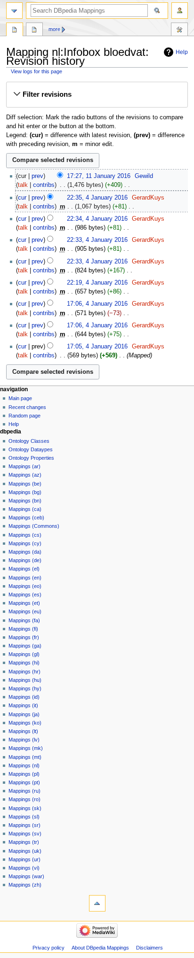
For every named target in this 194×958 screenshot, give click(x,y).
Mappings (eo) (24, 586)
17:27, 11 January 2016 (98, 176)
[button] (96, 94)
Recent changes (27, 407)
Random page (24, 415)
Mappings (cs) (24, 535)
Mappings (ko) (24, 723)
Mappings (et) (24, 603)
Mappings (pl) (24, 774)
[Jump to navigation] (14, 10)
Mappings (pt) (24, 782)
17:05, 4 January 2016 (97, 346)
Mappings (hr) (24, 671)
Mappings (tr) (23, 842)
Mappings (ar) (24, 466)
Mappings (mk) (25, 748)
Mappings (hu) (24, 680)
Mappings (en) (24, 577)
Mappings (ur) (24, 859)
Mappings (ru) (24, 791)
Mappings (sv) (24, 833)
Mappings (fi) (23, 629)
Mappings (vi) (24, 868)
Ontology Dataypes (30, 449)
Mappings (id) (24, 697)
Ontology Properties (31, 458)
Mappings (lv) (24, 739)
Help (182, 52)
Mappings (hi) (24, 662)
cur (22, 197)
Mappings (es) (24, 594)
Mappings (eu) (24, 611)
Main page (20, 398)
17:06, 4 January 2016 (97, 304)
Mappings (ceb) (26, 517)
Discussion (34, 30)
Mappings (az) (24, 475)
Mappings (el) (24, 569)
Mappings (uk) (24, 851)
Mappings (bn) (24, 500)
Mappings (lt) (23, 731)
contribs (44, 185)
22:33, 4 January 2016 (97, 240)
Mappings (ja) (24, 714)
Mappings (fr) (23, 637)
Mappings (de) (24, 560)
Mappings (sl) (24, 816)
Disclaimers (149, 947)
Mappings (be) (24, 484)
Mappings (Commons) (33, 526)
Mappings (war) (26, 876)
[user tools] (179, 10)
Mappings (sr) (24, 825)
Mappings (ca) (24, 509)
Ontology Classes (28, 441)
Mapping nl (15, 30)
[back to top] (97, 903)
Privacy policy (48, 947)
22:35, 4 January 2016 (97, 197)
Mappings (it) (23, 705)
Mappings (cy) (24, 543)
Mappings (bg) (24, 492)
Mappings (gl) (24, 654)
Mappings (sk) (24, 808)
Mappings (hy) (24, 688)
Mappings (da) (24, 552)
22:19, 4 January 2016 (97, 282)
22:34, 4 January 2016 (97, 219)
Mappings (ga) (24, 646)
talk (23, 185)
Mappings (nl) (24, 765)
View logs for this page (36, 71)
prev (37, 176)
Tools (179, 30)
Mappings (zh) (24, 885)
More (54, 29)
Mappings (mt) (24, 757)
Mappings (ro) (24, 799)
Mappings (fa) (24, 620)
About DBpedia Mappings (100, 947)
